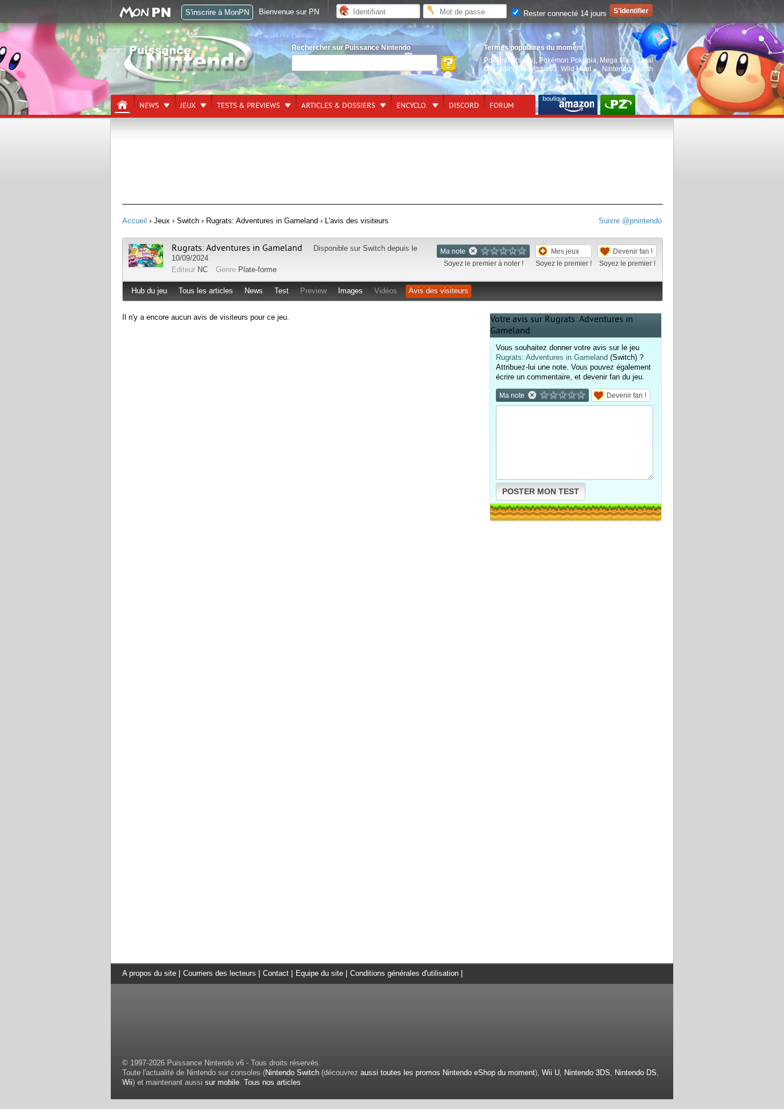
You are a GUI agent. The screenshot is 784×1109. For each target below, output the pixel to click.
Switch (374, 248)
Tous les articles (205, 290)
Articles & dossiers (338, 106)
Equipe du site (319, 973)
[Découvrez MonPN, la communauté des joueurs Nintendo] (150, 15)
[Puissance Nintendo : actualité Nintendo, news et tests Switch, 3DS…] (189, 81)
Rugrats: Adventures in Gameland (237, 248)
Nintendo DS (636, 1072)
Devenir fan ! (633, 251)
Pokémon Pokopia (567, 60)
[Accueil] (122, 105)
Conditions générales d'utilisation (404, 973)
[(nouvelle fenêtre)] (567, 105)
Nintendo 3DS (587, 1072)
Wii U (551, 1072)
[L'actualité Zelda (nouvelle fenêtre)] (617, 105)
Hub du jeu (149, 290)
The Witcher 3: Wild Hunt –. (556, 68)
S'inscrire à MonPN (217, 12)
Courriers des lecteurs (219, 973)
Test (281, 290)
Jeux (188, 106)
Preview (313, 290)
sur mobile (222, 1082)
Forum (502, 106)
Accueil (134, 220)
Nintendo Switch (292, 1072)
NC (202, 269)
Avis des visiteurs (438, 290)
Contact (276, 973)
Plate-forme (257, 269)
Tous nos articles (272, 1082)
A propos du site (149, 973)
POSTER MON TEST (540, 491)
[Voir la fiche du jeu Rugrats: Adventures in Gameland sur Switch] (146, 264)
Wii (127, 1082)
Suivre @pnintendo (630, 220)
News (149, 106)
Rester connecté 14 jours (564, 13)
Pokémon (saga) (509, 60)
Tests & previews (248, 106)
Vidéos (385, 290)
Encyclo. (412, 106)
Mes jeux (565, 251)
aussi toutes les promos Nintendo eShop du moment (447, 1072)
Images (350, 290)
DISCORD (464, 106)
